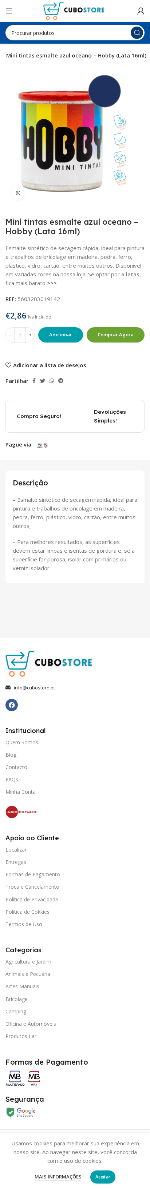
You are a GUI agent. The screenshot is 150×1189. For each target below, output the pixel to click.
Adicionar (60, 334)
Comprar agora (116, 334)
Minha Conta (20, 791)
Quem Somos (21, 742)
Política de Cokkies (27, 911)
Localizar (16, 849)
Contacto (16, 767)
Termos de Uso (23, 924)
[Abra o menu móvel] (9, 11)
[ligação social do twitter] (42, 380)
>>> (52, 283)
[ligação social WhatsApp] (51, 380)
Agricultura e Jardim (28, 961)
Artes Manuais (22, 986)
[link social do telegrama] (61, 380)
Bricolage (16, 999)
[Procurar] (137, 33)
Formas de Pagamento (32, 874)
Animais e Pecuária (27, 973)
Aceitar (102, 1177)
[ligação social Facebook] (34, 380)
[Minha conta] (141, 11)
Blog (10, 754)
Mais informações (58, 1176)
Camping (15, 1011)
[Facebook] (11, 705)
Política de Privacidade (31, 899)
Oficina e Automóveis (30, 1023)
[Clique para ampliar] (18, 193)
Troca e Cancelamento (32, 886)
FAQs (11, 779)
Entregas (15, 861)
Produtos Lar (20, 1036)
